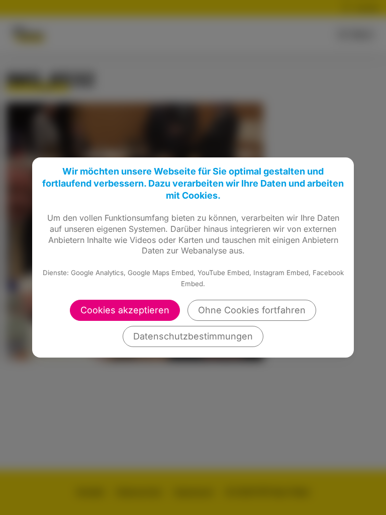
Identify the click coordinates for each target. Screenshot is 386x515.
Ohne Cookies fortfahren (252, 310)
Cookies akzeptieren (124, 310)
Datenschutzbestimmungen (193, 336)
